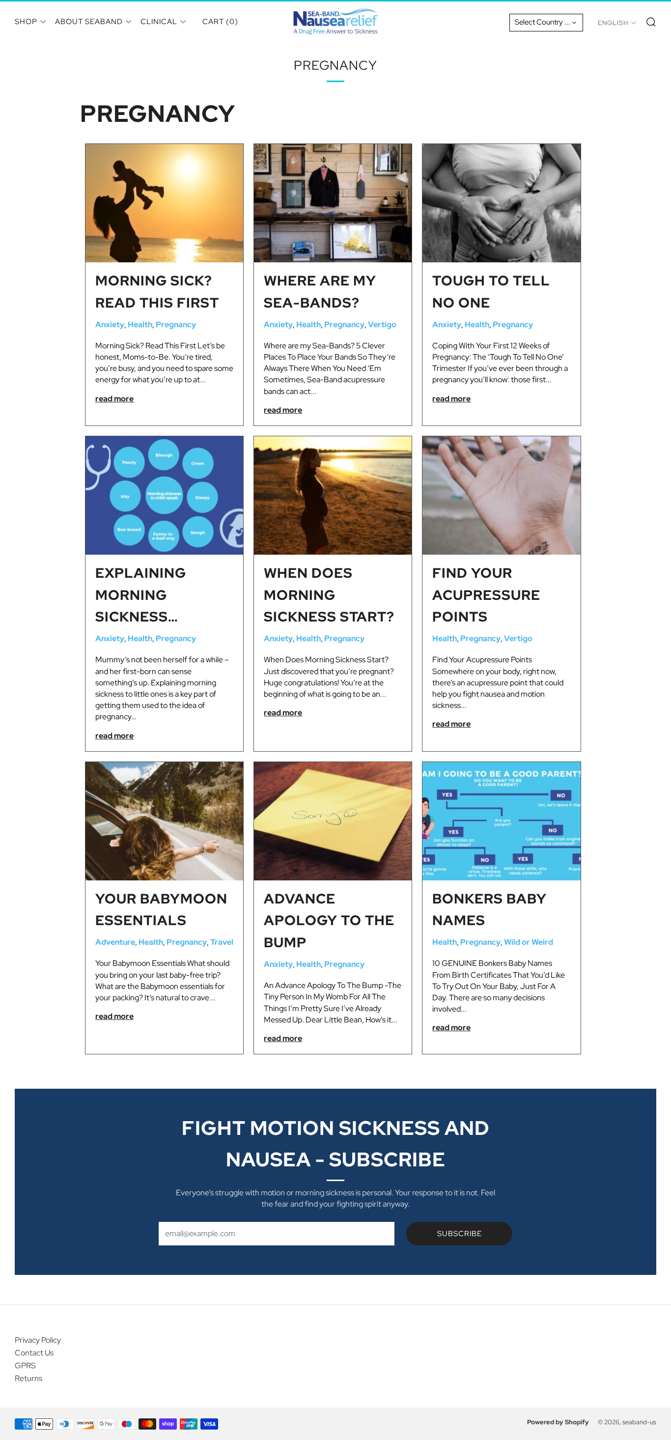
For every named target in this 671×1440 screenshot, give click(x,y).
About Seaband (89, 22)
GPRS (25, 1365)
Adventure (115, 942)
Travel (221, 942)
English (613, 23)
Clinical (158, 22)
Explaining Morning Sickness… (140, 595)
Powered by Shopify (558, 1422)
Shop (26, 22)
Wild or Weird (528, 942)
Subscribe (459, 1234)
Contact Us (34, 1353)
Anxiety (109, 324)
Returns (28, 1378)
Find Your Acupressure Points (486, 595)
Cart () (220, 22)
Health (140, 324)
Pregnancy (176, 324)
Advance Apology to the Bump (329, 920)
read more (114, 399)
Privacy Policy (38, 1340)
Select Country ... (542, 22)
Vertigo (382, 324)
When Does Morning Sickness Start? (329, 595)
